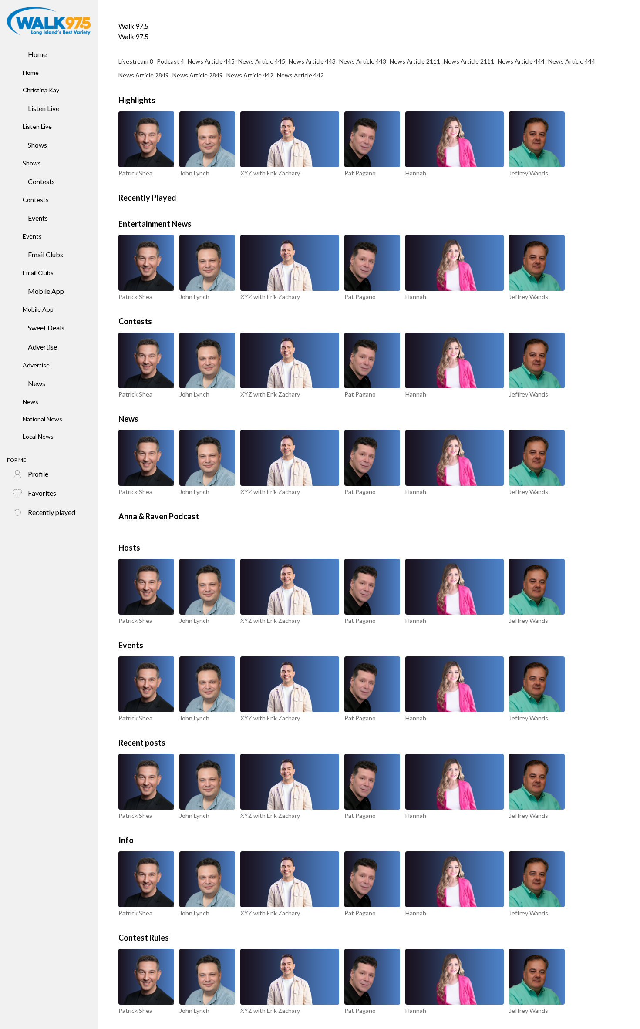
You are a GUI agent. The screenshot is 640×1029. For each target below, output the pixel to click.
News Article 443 (312, 61)
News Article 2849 (143, 75)
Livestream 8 (135, 61)
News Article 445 (211, 61)
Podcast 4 (170, 61)
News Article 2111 (415, 61)
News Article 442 (249, 75)
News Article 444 (521, 61)
